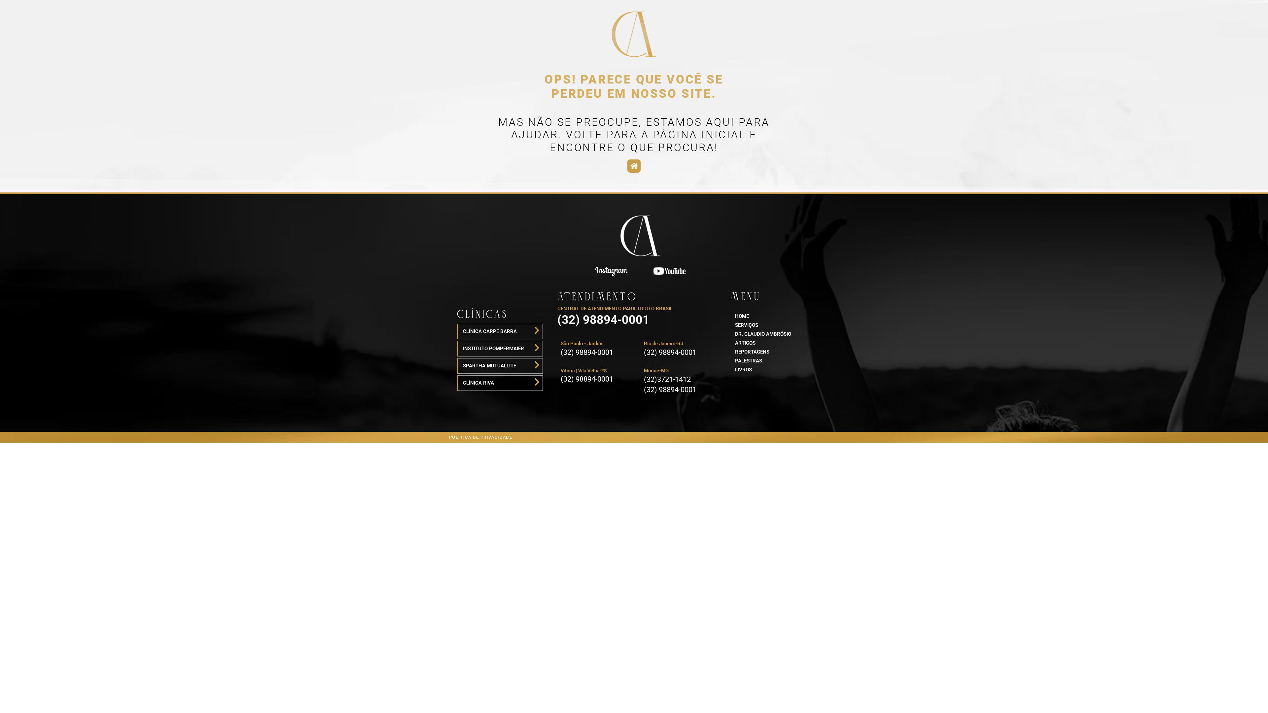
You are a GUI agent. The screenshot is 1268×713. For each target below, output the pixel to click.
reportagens (752, 352)
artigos (745, 343)
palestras (748, 361)
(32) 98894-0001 (603, 320)
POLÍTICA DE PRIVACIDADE (480, 437)
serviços (746, 325)
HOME (742, 316)
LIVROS (743, 370)
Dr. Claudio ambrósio (763, 334)
